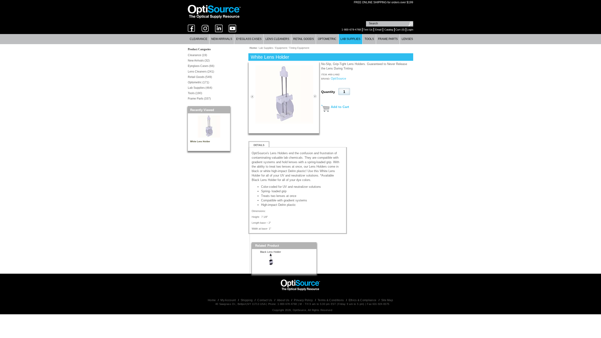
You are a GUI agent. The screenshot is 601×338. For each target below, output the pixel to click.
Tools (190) (195, 93)
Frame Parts (388, 39)
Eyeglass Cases (249, 39)
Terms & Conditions (331, 300)
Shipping (247, 300)
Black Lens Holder (270, 251)
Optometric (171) (198, 82)
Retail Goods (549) (200, 77)
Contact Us (265, 300)
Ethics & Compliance (363, 300)
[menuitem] (198, 39)
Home (212, 300)
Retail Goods (303, 39)
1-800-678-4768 (351, 29)
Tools (369, 39)
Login (410, 29)
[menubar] (300, 39)
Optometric (327, 39)
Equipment (281, 47)
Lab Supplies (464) (200, 87)
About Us (283, 300)
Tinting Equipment (299, 47)
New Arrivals (221, 39)
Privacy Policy (304, 300)
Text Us (368, 29)
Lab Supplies (350, 39)
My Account (228, 300)
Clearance (198, 39)
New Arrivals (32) (199, 60)
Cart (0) (400, 29)
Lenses (407, 39)
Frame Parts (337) (199, 98)
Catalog (388, 29)
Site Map (387, 300)
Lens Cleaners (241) (201, 71)
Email (378, 29)
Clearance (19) (197, 55)
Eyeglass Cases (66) (201, 66)
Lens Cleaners (277, 39)
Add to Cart (340, 107)
